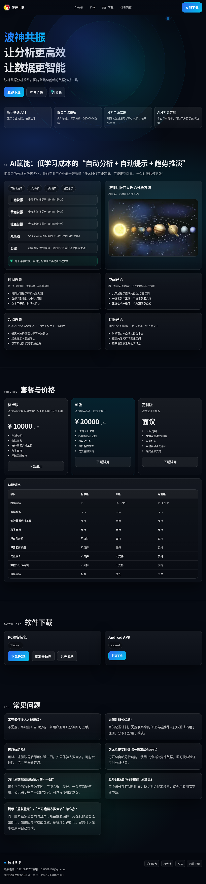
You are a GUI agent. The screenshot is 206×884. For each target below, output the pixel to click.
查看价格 (36, 92)
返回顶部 (152, 863)
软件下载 (107, 7)
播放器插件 (43, 656)
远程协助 (67, 656)
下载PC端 (18, 656)
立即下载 (192, 7)
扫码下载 (117, 655)
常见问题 (126, 7)
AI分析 (79, 7)
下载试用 (35, 466)
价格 (92, 7)
